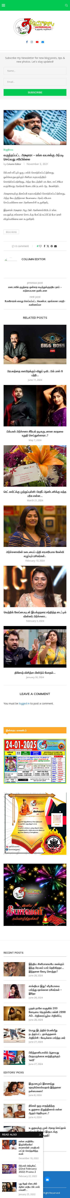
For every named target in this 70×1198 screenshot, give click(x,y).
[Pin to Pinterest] (52, 246)
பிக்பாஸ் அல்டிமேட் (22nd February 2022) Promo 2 (28, 1168)
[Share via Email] (55, 246)
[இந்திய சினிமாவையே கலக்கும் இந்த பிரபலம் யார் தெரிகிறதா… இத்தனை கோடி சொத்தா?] (14, 969)
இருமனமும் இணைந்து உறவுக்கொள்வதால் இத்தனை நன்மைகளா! (45, 1087)
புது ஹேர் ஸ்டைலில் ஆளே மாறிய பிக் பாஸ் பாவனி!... (29, 1186)
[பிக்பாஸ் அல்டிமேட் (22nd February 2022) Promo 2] (9, 1169)
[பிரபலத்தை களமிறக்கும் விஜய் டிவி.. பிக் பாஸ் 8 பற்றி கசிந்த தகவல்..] (35, 345)
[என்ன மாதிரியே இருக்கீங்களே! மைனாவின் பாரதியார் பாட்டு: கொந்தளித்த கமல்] (9, 1144)
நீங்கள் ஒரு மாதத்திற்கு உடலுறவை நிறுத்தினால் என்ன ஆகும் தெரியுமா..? (45, 1109)
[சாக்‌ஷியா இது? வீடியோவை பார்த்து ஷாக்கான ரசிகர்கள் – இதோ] (14, 991)
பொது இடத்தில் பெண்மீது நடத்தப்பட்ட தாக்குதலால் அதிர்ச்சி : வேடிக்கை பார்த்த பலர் (47, 1034)
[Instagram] (32, 42)
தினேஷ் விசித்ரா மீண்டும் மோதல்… (35, 672)
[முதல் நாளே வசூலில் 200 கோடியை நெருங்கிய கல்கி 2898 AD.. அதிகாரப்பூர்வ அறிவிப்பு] (14, 1013)
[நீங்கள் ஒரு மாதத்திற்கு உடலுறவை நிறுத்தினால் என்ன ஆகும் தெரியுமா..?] (14, 1111)
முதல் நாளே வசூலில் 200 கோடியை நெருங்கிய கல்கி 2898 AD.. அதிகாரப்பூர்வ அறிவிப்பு (47, 1012)
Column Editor (14, 164)
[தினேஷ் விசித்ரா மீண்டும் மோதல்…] (35, 646)
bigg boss (11, 232)
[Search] (66, 5)
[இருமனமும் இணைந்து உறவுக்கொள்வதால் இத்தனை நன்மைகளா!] (14, 1089)
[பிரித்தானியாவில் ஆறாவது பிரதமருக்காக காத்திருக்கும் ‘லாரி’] (14, 1058)
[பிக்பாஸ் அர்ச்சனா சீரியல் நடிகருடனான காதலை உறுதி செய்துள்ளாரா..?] (35, 405)
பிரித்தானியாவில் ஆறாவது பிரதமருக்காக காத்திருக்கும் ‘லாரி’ (44, 1056)
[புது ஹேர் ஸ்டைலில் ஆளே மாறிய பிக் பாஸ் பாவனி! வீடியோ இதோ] (9, 1187)
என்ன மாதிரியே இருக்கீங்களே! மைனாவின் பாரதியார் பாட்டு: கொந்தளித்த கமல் (29, 1147)
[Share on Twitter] (48, 246)
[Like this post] (40, 246)
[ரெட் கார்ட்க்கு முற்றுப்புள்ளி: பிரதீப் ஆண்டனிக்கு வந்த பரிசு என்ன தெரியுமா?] (35, 466)
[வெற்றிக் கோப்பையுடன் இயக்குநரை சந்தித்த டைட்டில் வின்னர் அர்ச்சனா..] (35, 586)
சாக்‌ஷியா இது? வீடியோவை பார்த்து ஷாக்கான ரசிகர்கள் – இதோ (45, 989)
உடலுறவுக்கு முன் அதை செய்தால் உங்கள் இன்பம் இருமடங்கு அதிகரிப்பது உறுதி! (47, 1131)
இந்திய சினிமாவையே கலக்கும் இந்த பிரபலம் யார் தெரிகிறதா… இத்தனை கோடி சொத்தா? (46, 967)
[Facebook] (27, 42)
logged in (24, 703)
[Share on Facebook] (44, 246)
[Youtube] (37, 42)
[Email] (42, 42)
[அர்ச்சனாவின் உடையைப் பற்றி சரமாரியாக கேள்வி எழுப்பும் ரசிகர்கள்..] (35, 526)
